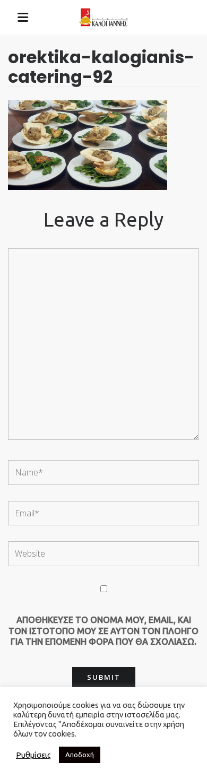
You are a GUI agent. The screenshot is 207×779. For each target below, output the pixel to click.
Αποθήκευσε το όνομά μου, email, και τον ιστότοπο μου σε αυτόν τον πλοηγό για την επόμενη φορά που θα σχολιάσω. (103, 630)
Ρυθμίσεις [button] (33, 754)
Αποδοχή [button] (79, 754)
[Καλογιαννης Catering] (103, 17)
